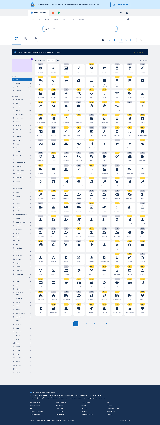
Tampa (93, 398)
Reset (59, 60)
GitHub (83, 405)
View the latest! (138, 52)
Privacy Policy (51, 420)
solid (50, 60)
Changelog (59, 408)
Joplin (75, 398)
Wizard (55, 19)
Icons (47, 19)
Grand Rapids (68, 398)
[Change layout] (114, 40)
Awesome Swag (87, 414)
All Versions (59, 411)
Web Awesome (35, 405)
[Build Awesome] (58, 13)
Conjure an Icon (122, 4)
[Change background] (109, 40)
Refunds (58, 420)
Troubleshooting (113, 408)
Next (102, 324)
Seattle (88, 398)
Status (109, 414)
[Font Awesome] (38, 13)
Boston (55, 398)
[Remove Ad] (32, 59)
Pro (126, 40)
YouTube (84, 408)
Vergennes (102, 398)
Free (132, 40)
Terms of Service (40, 420)
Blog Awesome (35, 414)
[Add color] (103, 40)
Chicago (61, 398)
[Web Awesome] (53, 13)
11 (94, 324)
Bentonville (49, 398)
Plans (72, 19)
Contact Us (111, 411)
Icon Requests (60, 414)
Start (33, 19)
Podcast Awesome (36, 411)
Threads (84, 411)
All (121, 40)
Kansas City (81, 398)
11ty (31, 408)
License (32, 420)
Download (59, 405)
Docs (64, 19)
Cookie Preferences (68, 420)
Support (81, 19)
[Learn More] (32, 4)
